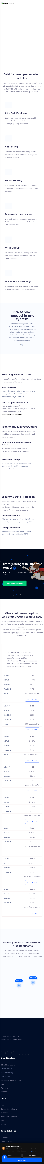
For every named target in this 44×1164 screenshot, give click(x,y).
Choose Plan (32, 699)
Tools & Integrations (9, 1117)
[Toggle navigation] (41, 5)
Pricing (3, 1124)
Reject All (11, 1155)
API (2, 1120)
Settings (32, 1155)
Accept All (22, 1160)
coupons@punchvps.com (12, 414)
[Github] (21, 1053)
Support (4, 1138)
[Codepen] (15, 1053)
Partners (4, 1088)
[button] (15, 583)
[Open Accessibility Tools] (4, 1157)
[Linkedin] (27, 1053)
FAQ (2, 1105)
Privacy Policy (32, 1151)
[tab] (22, 645)
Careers (4, 1092)
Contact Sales (6, 1141)
